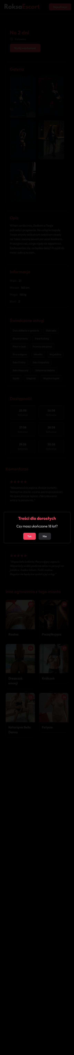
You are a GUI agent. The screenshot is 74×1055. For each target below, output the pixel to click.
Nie (45, 536)
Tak (29, 536)
